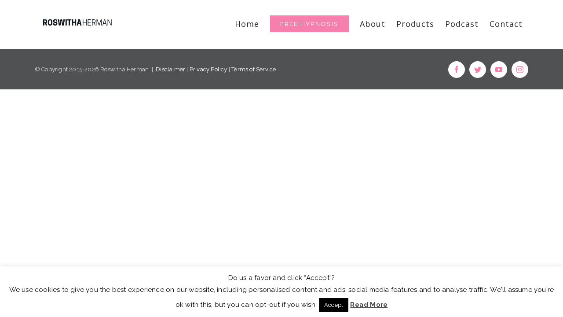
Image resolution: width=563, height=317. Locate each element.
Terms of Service (253, 69)
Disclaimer (170, 69)
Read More (369, 305)
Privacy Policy (208, 69)
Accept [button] (333, 305)
